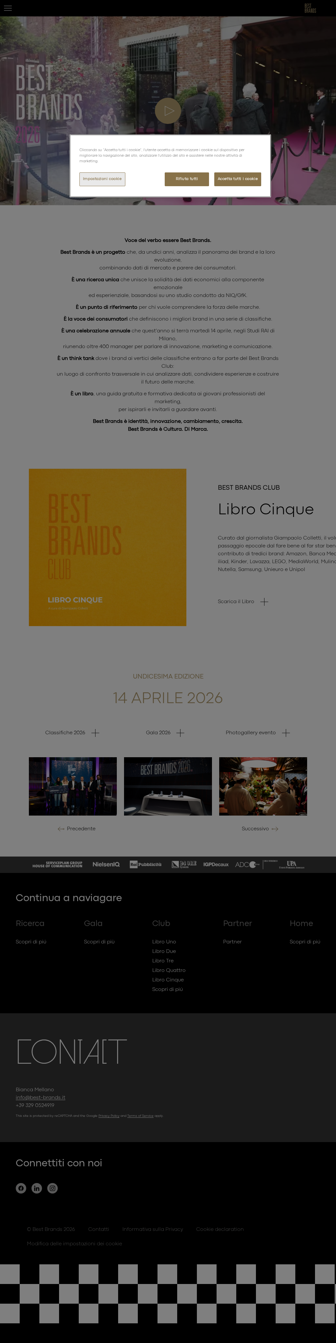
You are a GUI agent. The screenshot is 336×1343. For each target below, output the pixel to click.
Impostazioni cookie (102, 179)
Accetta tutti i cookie (238, 179)
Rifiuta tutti (187, 179)
